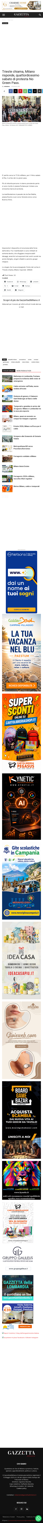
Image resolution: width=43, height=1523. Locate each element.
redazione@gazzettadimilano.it (25, 1495)
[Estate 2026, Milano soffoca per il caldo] (7, 428)
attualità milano (12, 359)
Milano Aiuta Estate (21, 466)
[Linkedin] (30, 91)
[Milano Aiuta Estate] (7, 468)
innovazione (12, 1520)
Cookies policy (21, 1488)
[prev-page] (3, 496)
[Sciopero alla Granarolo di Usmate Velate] (7, 438)
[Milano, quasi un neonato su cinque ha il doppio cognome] (7, 418)
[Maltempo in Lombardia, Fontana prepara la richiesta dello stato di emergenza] (7, 378)
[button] (3, 15)
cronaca (36, 359)
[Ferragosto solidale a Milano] (7, 458)
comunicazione (20, 1520)
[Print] (39, 91)
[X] (15, 91)
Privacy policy (21, 1517)
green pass (6, 362)
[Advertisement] (21, 47)
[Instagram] (21, 1509)
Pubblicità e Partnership (33, 1517)
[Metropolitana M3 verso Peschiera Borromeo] (7, 448)
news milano (25, 362)
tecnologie (29, 1520)
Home (4, 20)
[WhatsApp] (25, 91)
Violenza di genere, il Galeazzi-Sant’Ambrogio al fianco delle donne (26, 398)
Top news (10, 20)
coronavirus (22, 359)
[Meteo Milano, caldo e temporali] (7, 488)
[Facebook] (11, 91)
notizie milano (35, 362)
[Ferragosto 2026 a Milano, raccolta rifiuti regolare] (7, 478)
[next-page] (6, 496)
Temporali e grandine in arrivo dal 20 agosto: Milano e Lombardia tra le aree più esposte (27, 408)
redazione (7, 86)
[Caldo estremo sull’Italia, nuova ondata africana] (7, 388)
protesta (5, 364)
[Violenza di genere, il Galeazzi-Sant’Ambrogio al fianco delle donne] (7, 398)
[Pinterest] (20, 91)
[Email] (35, 91)
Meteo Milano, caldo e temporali (26, 486)
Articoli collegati (8, 371)
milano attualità (15, 362)
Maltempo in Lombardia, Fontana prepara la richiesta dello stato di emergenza (27, 378)
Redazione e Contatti (9, 1517)
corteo (30, 359)
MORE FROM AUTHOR (24, 371)
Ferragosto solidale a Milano (25, 456)
